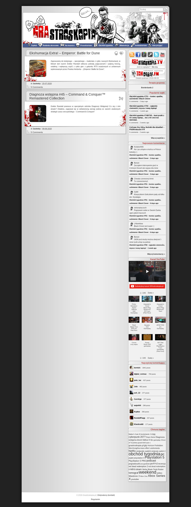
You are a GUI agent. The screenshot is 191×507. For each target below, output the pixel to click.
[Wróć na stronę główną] (95, 27)
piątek (131, 458)
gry (145, 445)
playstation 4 (139, 458)
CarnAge (138, 399)
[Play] (147, 271)
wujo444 (137, 405)
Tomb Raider (158, 469)
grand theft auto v (144, 443)
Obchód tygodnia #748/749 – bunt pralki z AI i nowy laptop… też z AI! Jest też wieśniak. (146, 117)
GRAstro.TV (147, 63)
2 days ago (154, 158)
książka (136, 448)
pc (162, 454)
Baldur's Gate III (134, 434)
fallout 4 (146, 440)
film (152, 440)
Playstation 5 (154, 457)
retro (132, 469)
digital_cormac (140, 374)
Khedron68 (138, 424)
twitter (156, 54)
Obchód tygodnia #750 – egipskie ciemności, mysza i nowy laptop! (143, 107)
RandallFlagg (139, 418)
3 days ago (154, 174)
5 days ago (154, 187)
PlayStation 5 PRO (137, 461)
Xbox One (143, 476)
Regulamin (95, 499)
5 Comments (37, 87)
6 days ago (154, 203)
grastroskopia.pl (136, 445)
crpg (153, 434)
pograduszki (134, 463)
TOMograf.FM (147, 74)
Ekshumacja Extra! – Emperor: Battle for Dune (64, 53)
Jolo (136, 387)
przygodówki (145, 464)
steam (150, 54)
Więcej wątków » (158, 138)
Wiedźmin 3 (134, 476)
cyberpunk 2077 (137, 437)
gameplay (157, 440)
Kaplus (137, 412)
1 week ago (152, 248)
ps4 (152, 463)
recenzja (161, 464)
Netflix (132, 450)
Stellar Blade (147, 469)
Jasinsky (37, 84)
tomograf (133, 472)
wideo (159, 473)
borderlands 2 (146, 434)
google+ (144, 54)
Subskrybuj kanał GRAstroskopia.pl (149, 286)
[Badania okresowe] (121, 53)
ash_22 (137, 393)
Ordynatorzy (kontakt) (106, 495)
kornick (137, 368)
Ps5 (156, 464)
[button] (150, 292)
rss (132, 54)
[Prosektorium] (116, 53)
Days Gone (150, 437)
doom (139, 440)
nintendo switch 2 (158, 451)
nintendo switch (143, 451)
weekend (147, 472)
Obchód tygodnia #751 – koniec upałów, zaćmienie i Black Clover (146, 97)
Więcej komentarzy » (156, 254)
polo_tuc (137, 380)
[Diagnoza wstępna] (121, 98)
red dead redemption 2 (138, 466)
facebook (138, 54)
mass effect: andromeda (150, 448)
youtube (162, 54)
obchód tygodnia (144, 453)
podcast (151, 460)
